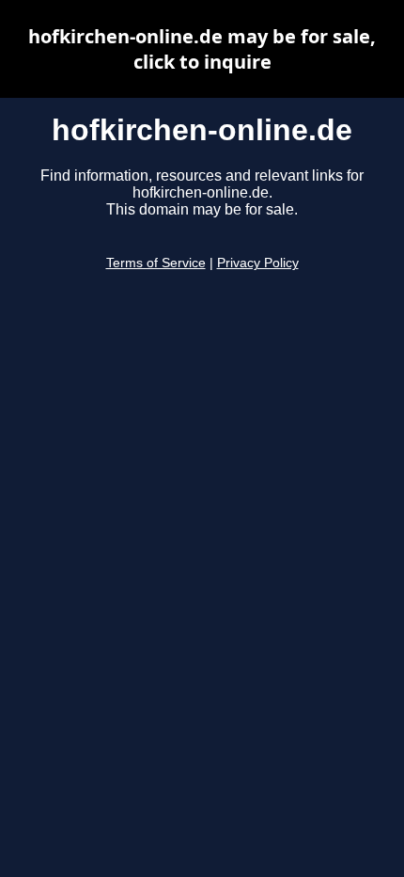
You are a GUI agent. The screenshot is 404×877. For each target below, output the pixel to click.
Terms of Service (156, 263)
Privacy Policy (258, 263)
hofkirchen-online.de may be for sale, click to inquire (202, 49)
